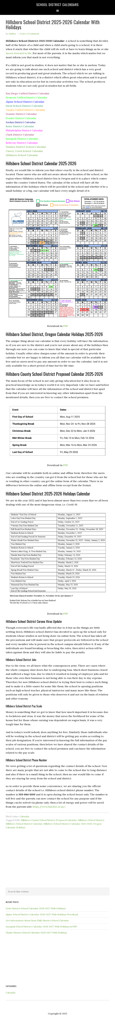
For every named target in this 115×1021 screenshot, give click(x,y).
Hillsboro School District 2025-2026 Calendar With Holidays (53, 24)
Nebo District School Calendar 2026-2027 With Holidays (36, 908)
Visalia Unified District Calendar (25, 109)
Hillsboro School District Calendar (24, 823)
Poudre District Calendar (21, 118)
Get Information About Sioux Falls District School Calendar (37, 920)
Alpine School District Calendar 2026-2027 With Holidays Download (42, 914)
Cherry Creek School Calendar (24, 151)
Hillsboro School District (91, 820)
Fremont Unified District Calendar (26, 97)
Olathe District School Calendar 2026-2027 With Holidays (36, 932)
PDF (65, 326)
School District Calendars (57, 4)
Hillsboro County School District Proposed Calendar (49, 820)
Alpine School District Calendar (25, 101)
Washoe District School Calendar (26, 146)
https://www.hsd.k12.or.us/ (49, 806)
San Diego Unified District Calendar (27, 93)
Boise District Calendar (20, 126)
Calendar (24, 816)
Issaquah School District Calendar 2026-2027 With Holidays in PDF (41, 926)
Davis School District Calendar (24, 105)
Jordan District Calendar (21, 122)
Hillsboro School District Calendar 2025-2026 (67, 823)
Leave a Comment (29, 33)
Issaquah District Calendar (22, 138)
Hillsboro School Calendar (22, 155)
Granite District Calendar (21, 114)
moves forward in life (18, 53)
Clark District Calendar (20, 134)
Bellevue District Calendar (22, 142)
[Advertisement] (57, 862)
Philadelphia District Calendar (24, 130)
